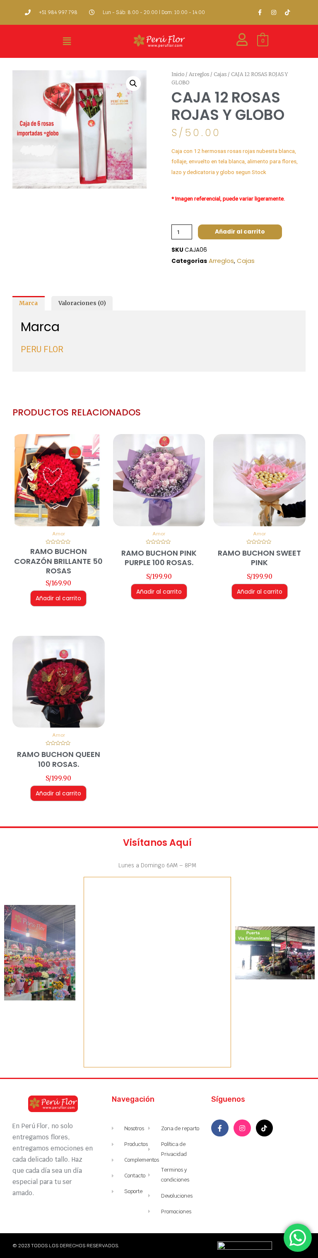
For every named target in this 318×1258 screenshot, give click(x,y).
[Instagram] (273, 12)
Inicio (177, 74)
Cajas (220, 74)
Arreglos (199, 74)
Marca (28, 303)
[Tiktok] (287, 12)
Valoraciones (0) (82, 303)
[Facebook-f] (260, 12)
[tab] (28, 303)
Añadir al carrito (240, 232)
